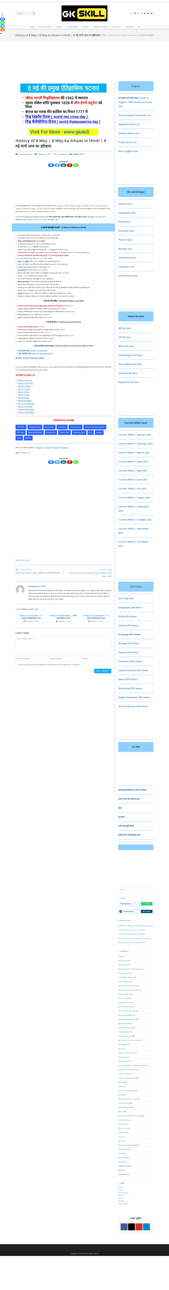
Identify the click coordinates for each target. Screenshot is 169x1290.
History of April (24, 389)
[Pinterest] (70, 165)
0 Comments (62, 154)
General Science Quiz (125, 1028)
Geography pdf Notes (130, 607)
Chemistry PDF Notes (130, 661)
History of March (24, 386)
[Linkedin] (63, 165)
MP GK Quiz (124, 328)
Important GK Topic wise (126, 1078)
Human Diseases (124, 1061)
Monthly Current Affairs (126, 1091)
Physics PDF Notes (128, 652)
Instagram (65, 447)
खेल (120, 807)
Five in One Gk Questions (126, 1011)
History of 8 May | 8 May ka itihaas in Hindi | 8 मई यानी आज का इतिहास (131, 35)
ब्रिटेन (20, 261)
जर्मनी (38, 279)
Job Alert (121, 1082)
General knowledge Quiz (126, 1019)
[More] (2, 29)
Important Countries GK (126, 1070)
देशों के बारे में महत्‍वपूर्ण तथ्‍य (129, 834)
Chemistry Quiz (79, 432)
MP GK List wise (123, 1103)
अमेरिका (26, 261)
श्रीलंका (20, 293)
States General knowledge (127, 1145)
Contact (121, 1190)
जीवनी (120, 1170)
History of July (23, 398)
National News (123, 1120)
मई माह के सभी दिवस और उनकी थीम (33, 358)
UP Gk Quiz (122, 1158)
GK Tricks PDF (126, 598)
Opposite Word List (129, 124)
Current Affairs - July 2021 (132, 488)
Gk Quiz (121, 1195)
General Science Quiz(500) (95, 427)
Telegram (39, 447)
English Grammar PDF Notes (134, 697)
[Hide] (1, 33)
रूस (53, 250)
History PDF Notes (128, 625)
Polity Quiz (62, 427)
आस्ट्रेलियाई (22, 270)
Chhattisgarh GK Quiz (130, 355)
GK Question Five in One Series (128, 1040)
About (120, 1187)
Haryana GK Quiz (127, 373)
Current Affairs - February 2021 (135, 443)
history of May (24, 560)
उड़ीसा (20, 309)
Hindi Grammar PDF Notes (133, 706)
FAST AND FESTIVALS (125, 1007)
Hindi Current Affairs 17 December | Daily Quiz (134, 938)
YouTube (47, 447)
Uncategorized (123, 1149)
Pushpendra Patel (25, 154)
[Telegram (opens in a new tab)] (151, 13)
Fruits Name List (127, 142)
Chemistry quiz (123, 973)
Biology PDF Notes (128, 643)
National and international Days (129, 1116)
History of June (24, 395)
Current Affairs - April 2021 (133, 461)
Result (120, 1137)
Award (120, 956)
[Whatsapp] (76, 165)
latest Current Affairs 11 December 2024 (131, 942)
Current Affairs (123, 982)
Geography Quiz (35, 427)
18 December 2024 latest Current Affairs (131, 934)
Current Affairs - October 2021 (135, 519)
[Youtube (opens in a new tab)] (148, 13)
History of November (26, 409)
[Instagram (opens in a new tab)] (141, 13)
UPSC (19, 438)
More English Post (128, 151)
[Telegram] (2, 26)
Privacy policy (123, 1204)
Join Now (147, 903)
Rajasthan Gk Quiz (128, 382)
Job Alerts (121, 1201)
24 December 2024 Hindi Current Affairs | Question (135, 926)
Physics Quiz (64, 432)
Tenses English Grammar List (134, 115)
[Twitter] (57, 165)
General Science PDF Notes (133, 670)
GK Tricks (20, 432)
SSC (90, 432)
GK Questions (123, 1044)
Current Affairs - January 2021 (134, 434)
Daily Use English (124, 994)
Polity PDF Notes (127, 616)
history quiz (122, 1057)
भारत (19, 317)
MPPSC (28, 438)
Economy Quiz (75, 427)
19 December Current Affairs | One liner (131, 930)
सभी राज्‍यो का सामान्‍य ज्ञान (129, 798)
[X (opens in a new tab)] (131, 13)
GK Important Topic (125, 1036)
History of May (24, 392)
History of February (25, 383)
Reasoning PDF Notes (130, 688)
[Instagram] (131, 1226)
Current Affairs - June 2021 (133, 479)
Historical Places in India (126, 1053)
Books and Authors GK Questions (129, 969)
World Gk (121, 1162)
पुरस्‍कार (121, 816)
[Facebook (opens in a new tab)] (135, 13)
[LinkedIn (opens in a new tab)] (144, 13)
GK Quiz (121, 1049)
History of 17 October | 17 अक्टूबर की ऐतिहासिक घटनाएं (31, 616)
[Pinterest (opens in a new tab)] (138, 13)
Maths (120, 1086)
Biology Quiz (50, 432)
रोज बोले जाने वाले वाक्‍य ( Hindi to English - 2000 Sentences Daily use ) (135, 102)
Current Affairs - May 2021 (132, 470)
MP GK (120, 1095)
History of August (25, 401)
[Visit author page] (20, 589)
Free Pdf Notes (123, 1193)
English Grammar (124, 1003)
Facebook (56, 447)
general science (123, 1023)
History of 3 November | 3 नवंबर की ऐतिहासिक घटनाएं (63, 616)
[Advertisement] (84, 64)
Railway (99, 432)
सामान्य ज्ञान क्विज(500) (35, 432)
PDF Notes (21, 427)
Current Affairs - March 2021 (134, 452)
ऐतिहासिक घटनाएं (78, 154)
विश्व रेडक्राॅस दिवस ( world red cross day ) (33, 350)
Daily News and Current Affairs (128, 990)
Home (120, 1198)
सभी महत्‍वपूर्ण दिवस (126, 825)
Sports (120, 1141)
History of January (25, 380)
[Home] (94, 35)
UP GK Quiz (124, 337)
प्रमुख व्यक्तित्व (122, 1174)
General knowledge (124, 1015)
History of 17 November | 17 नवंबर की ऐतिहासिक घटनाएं (95, 616)
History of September (26, 404)
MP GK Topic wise (124, 1107)
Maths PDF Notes (127, 679)
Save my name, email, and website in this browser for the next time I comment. (49, 664)
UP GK (120, 1153)
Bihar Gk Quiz (126, 346)
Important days (123, 1074)
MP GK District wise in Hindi (127, 1099)
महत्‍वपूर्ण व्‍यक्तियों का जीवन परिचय (132, 789)
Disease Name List (128, 133)
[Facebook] (51, 165)
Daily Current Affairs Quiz (126, 986)
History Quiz (49, 427)
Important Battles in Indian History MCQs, (132, 1065)
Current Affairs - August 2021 (134, 497)
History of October (25, 406)
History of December (26, 412)
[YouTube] (139, 1226)
